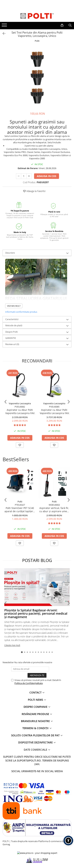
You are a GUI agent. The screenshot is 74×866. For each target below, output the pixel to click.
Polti (37, 40)
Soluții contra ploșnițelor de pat (35, 735)
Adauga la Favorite (36, 191)
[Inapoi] (2, 33)
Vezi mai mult (13, 306)
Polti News (36, 699)
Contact (35, 692)
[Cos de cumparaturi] (62, 25)
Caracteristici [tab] (11, 319)
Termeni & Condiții (35, 728)
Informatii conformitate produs (21, 311)
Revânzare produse (36, 714)
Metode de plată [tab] (13, 325)
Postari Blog (37, 560)
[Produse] (5, 26)
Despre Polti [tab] (11, 331)
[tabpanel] (37, 77)
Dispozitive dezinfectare (35, 742)
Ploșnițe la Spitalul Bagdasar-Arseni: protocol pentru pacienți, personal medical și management (35, 613)
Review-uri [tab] (12, 344)
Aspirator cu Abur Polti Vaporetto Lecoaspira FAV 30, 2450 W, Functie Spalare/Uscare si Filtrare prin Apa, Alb (19, 411)
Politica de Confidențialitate (28, 683)
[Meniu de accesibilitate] (68, 840)
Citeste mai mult (12, 645)
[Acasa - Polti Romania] (37, 15)
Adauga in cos (46, 176)
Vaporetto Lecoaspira (20, 403)
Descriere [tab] (10, 252)
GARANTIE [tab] (10, 338)
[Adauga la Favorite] (20, 445)
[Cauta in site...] (70, 25)
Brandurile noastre (35, 721)
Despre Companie (36, 706)
